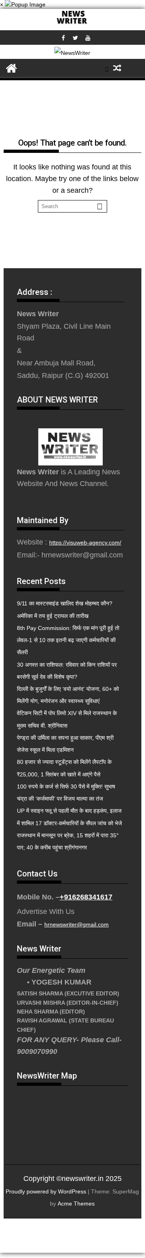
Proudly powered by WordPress (46, 1191)
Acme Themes (76, 1203)
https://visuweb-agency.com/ (85, 542)
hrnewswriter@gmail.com (76, 924)
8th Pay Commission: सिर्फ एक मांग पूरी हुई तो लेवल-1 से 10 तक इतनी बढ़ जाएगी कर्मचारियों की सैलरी (68, 640)
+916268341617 (86, 897)
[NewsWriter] (72, 24)
